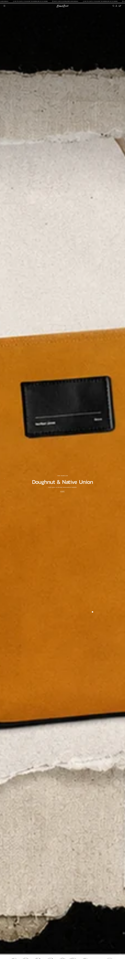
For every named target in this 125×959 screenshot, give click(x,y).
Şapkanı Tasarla (115, 484)
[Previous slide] (4, 478)
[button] (4, 6)
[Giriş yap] (116, 5)
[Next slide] (121, 478)
